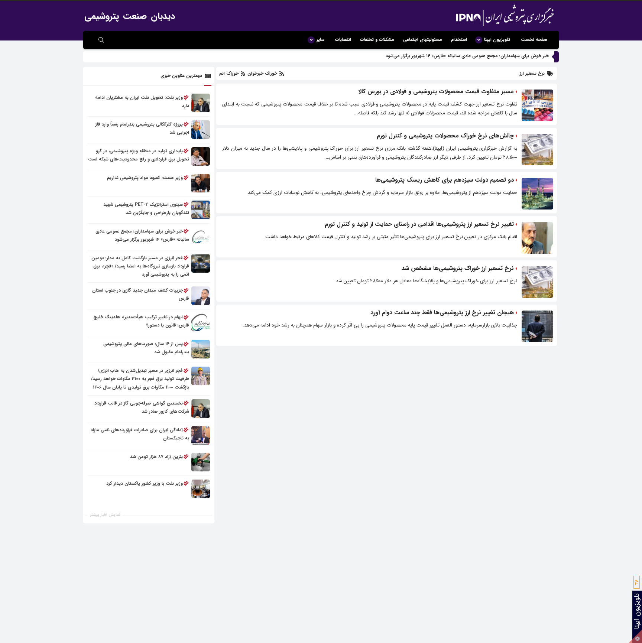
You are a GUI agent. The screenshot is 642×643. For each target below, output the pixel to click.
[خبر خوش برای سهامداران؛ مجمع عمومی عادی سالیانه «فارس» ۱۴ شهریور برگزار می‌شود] (200, 236)
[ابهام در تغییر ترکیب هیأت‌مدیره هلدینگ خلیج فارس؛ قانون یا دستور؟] (200, 323)
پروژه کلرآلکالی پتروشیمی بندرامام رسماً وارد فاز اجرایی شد (142, 128)
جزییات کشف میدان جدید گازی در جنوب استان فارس (140, 294)
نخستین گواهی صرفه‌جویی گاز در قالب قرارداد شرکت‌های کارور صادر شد (141, 407)
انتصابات (343, 39)
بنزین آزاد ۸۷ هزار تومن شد (156, 456)
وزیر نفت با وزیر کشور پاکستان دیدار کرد (144, 483)
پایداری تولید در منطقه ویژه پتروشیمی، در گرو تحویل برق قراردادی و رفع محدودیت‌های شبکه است (138, 155)
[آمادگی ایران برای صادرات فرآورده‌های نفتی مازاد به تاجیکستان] (200, 435)
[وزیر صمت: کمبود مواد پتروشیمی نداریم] (200, 183)
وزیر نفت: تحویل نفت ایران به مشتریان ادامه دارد (142, 101)
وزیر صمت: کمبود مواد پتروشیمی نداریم (145, 177)
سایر (320, 39)
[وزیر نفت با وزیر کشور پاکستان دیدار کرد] (200, 489)
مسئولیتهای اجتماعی (422, 39)
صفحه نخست (534, 39)
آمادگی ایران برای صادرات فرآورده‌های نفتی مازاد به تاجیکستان (140, 434)
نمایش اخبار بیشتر (105, 515)
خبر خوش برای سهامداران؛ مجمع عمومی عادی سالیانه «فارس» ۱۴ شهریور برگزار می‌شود (467, 55)
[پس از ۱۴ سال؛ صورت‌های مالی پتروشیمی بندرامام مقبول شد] (200, 349)
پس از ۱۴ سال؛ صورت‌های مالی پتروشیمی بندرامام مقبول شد (146, 348)
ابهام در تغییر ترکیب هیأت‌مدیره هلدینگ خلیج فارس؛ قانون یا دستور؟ (141, 321)
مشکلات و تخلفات (377, 39)
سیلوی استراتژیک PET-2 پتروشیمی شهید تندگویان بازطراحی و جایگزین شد (146, 208)
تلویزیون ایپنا (497, 39)
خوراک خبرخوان (262, 73)
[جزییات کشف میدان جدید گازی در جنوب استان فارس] (200, 296)
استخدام (459, 39)
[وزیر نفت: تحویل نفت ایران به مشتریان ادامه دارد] (200, 103)
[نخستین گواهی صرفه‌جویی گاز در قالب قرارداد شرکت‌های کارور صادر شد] (200, 408)
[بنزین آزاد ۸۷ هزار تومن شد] (200, 462)
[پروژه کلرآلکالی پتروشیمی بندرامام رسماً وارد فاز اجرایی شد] (200, 129)
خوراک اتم (229, 73)
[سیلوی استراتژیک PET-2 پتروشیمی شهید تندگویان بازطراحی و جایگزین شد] (200, 210)
